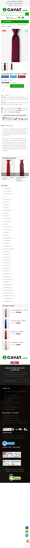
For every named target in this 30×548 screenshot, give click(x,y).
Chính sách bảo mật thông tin (10, 418)
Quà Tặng (5, 205)
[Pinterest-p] (17, 362)
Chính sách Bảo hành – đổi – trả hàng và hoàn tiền (14, 423)
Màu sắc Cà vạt (7, 193)
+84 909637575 (8, 400)
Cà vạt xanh (6, 199)
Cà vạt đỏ (5, 243)
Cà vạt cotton (6, 229)
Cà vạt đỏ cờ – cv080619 (8, 177)
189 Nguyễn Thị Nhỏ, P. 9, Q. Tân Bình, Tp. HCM (15, 392)
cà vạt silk (20, 104)
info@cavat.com (9, 404)
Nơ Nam (5, 216)
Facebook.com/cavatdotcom (12, 407)
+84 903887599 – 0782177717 (12, 402)
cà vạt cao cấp (17, 102)
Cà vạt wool (6, 218)
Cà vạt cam (6, 265)
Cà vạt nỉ (5, 207)
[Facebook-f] (12, 362)
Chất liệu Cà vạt (12, 99)
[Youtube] (14, 362)
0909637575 (12, 18)
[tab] (3, 126)
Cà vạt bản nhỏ (12, 24)
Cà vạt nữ (5, 213)
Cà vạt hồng (6, 240)
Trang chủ (3, 24)
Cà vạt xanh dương (8, 249)
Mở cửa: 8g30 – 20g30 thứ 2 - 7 (12, 397)
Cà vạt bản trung (19, 97)
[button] (26, 31)
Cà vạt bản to (6, 246)
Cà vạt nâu (6, 254)
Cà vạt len (5, 271)
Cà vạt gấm (6, 282)
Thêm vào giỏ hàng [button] (9, 174)
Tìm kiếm (27, 14)
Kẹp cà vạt (6, 202)
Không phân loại (7, 284)
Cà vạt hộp (6, 188)
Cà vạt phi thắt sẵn (8, 298)
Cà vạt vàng (6, 221)
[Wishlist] (26, 86)
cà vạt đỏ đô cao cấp (12, 104)
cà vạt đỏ (24, 102)
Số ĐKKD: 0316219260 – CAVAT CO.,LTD (13, 435)
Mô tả (3, 125)
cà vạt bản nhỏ (10, 102)
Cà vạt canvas (6, 191)
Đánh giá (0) (9, 125)
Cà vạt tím (5, 232)
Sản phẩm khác (7, 301)
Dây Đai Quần (6, 260)
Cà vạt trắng (6, 251)
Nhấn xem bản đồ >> (10, 395)
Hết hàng (5, 235)
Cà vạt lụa (5, 99)
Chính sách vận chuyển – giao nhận (12, 420)
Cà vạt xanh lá (6, 287)
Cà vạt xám (6, 262)
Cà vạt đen (6, 257)
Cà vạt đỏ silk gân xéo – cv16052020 (22, 178)
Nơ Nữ (5, 224)
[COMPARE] (3, 90)
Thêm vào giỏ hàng (17, 86)
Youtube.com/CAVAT (10, 409)
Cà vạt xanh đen (7, 227)
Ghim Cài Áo (6, 276)
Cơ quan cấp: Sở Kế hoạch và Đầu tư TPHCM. (14, 438)
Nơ (4, 196)
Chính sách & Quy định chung (10, 416)
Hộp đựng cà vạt (7, 293)
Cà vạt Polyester (7, 279)
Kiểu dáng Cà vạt (21, 99)
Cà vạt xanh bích (7, 238)
